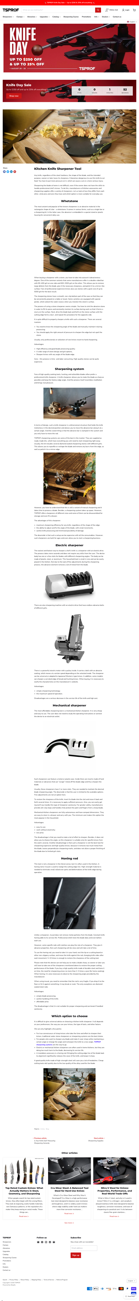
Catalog (55, 17)
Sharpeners (7, 17)
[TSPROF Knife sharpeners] (69, 1121)
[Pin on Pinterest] (14, 171)
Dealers (105, 17)
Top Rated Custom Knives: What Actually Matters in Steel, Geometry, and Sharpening (24, 1191)
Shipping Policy (36, 1280)
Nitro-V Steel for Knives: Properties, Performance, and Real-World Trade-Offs (115, 1191)
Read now (23, 1216)
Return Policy (25, 1280)
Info (96, 17)
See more (69, 1223)
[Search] (98, 10)
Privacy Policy (13, 1280)
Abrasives (31, 17)
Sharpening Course (71, 17)
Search (5, 1280)
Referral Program (62, 1280)
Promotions (86, 17)
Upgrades (44, 17)
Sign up (75, 1255)
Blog (47, 1129)
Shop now (13, 96)
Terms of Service (49, 1280)
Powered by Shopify (9, 1285)
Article (42, 1129)
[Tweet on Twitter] (8, 171)
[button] (132, 22)
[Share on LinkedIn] (11, 171)
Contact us (117, 17)
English (130, 1281)
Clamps (20, 17)
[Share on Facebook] (4, 171)
